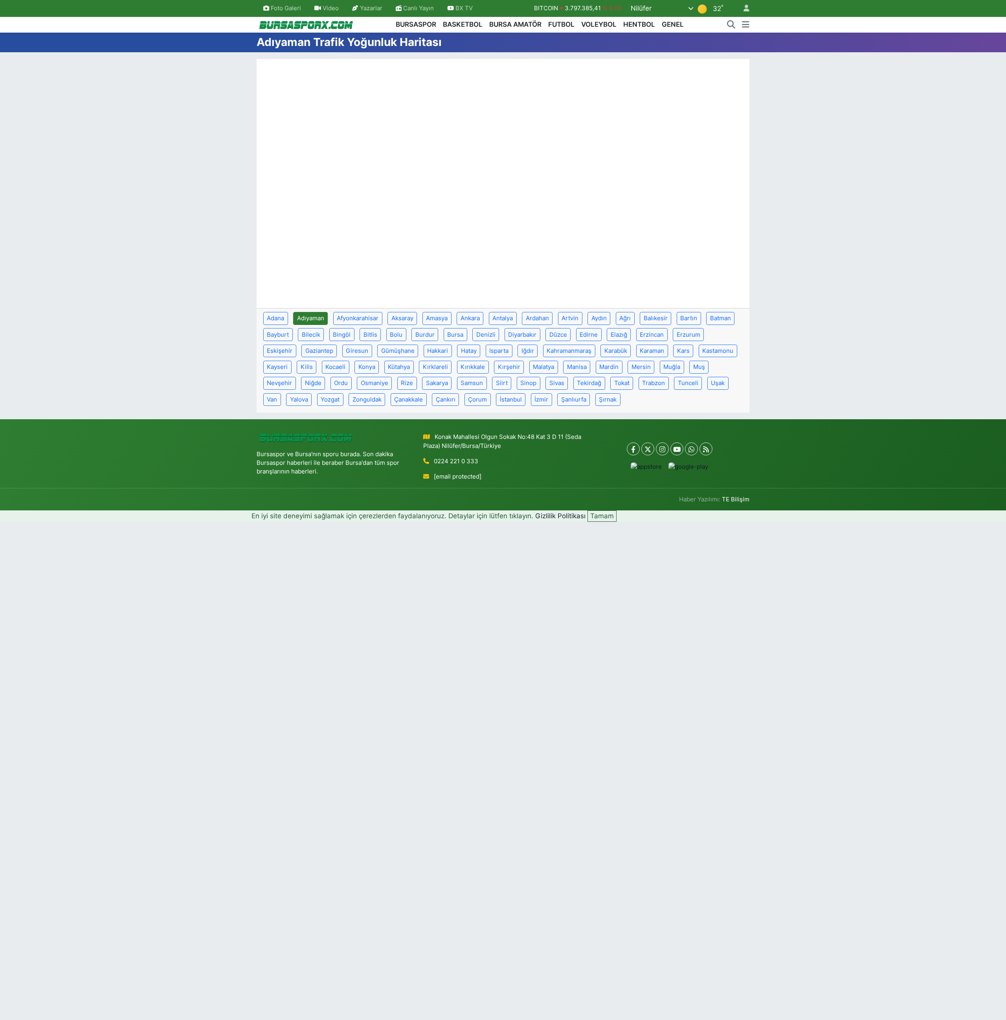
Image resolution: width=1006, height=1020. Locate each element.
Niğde (313, 383)
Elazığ (619, 334)
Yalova (299, 399)
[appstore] (646, 466)
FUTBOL (561, 24)
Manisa (577, 367)
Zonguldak (367, 399)
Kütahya (399, 367)
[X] (647, 448)
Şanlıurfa (573, 399)
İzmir (541, 399)
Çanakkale (408, 399)
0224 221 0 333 (456, 461)
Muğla (671, 367)
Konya (366, 367)
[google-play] (688, 466)
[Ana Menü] (745, 25)
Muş (699, 367)
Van (272, 399)
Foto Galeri (286, 8)
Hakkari (437, 350)
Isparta (499, 350)
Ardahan (537, 318)
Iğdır (527, 350)
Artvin (570, 318)
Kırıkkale (473, 367)
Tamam (602, 516)
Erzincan (652, 334)
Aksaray (402, 318)
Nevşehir (279, 383)
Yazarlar (371, 8)
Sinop (528, 383)
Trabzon (653, 383)
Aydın (599, 318)
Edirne (589, 334)
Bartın (688, 318)
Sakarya (437, 383)
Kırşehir (509, 367)
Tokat (622, 383)
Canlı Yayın (418, 8)
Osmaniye (374, 383)
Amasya (437, 318)
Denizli (486, 334)
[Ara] (731, 25)
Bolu (396, 334)
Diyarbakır (522, 334)
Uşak (718, 383)
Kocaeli (335, 367)
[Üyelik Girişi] (743, 8)
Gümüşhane (398, 350)
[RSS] (705, 448)
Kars (683, 350)
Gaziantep (319, 350)
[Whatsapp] (691, 448)
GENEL (673, 24)
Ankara (470, 318)
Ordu (341, 383)
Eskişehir (279, 350)
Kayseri (277, 367)
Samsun (472, 383)
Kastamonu (717, 350)
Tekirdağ (589, 383)
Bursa (455, 334)
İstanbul (511, 399)
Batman (720, 318)
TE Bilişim (735, 499)
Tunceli (688, 383)
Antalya (502, 318)
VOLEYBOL (599, 24)
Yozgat (330, 399)
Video (331, 8)
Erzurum (688, 334)
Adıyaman (310, 318)
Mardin (609, 367)
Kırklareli (435, 367)
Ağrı (625, 318)
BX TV (463, 8)
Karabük (615, 350)
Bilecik (311, 334)
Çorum (477, 399)
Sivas (556, 383)
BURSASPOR (416, 24)
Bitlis (370, 334)
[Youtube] (676, 448)
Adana (275, 318)
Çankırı (445, 399)
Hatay (469, 350)
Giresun (357, 350)
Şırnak (608, 399)
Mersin (641, 367)
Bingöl (342, 334)
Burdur (425, 334)
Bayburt (278, 334)
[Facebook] (633, 448)
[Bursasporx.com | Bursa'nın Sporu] (306, 24)
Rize (407, 383)
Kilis (307, 367)
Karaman (652, 350)
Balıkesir (656, 318)
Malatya (543, 367)
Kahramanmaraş (569, 350)
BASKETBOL (463, 24)
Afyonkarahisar (357, 318)
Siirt (502, 383)
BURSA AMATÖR (515, 24)
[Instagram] (662, 448)
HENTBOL (639, 24)
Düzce (558, 334)
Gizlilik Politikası (560, 516)
